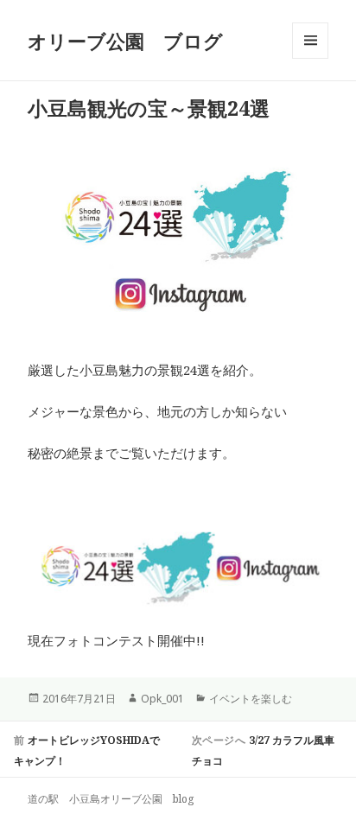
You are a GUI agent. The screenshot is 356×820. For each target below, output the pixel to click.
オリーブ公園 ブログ (125, 41)
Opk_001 (162, 698)
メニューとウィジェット (310, 58)
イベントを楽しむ (250, 698)
